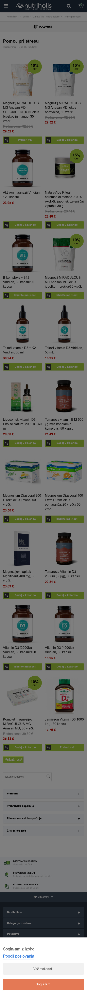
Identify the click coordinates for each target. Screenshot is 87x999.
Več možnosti (43, 969)
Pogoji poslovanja (18, 956)
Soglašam (43, 984)
